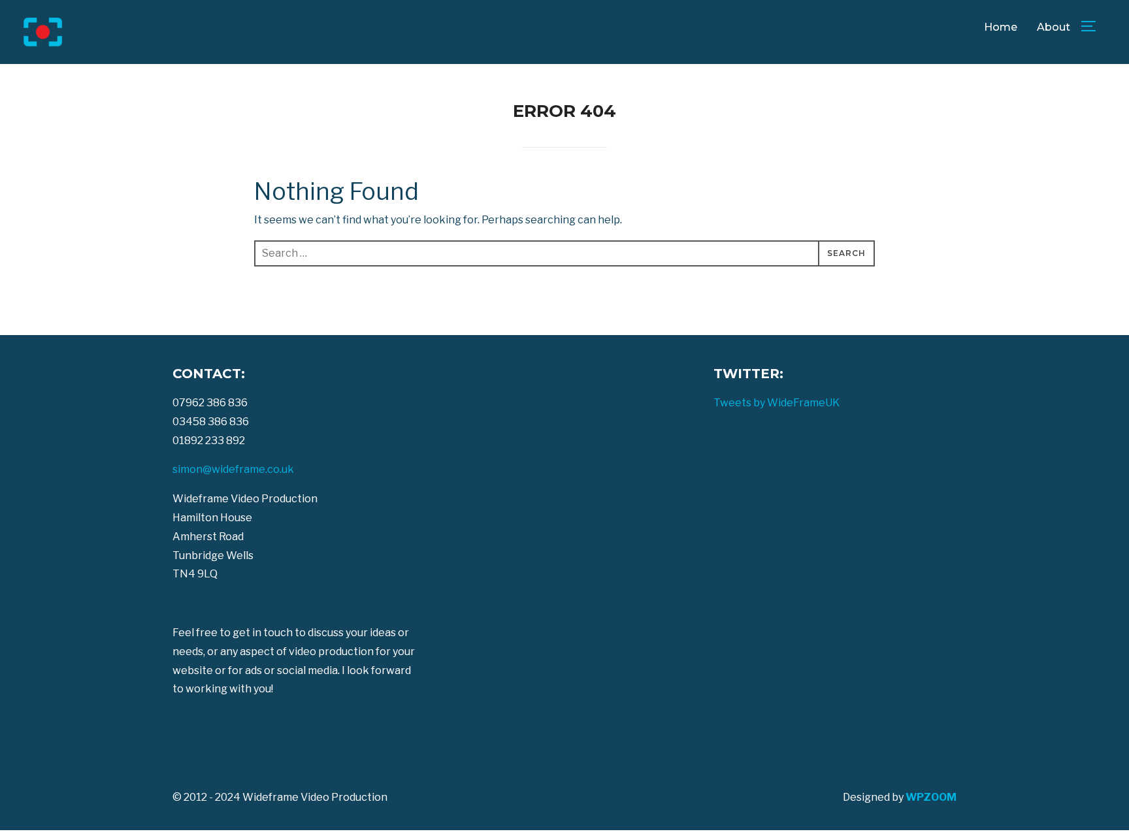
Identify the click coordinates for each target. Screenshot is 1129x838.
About (1053, 27)
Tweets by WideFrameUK (776, 402)
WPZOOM (931, 797)
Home (1000, 27)
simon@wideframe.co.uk (233, 469)
